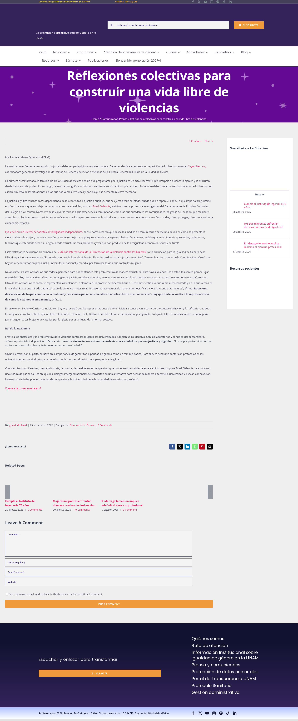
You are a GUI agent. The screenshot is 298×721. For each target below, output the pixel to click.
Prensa (91, 425)
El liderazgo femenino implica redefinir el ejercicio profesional (117, 484)
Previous (196, 141)
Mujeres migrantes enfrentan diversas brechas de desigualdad (69, 484)
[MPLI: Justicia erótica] (249, 279)
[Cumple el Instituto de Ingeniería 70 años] (26, 484)
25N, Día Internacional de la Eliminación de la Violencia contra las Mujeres (102, 252)
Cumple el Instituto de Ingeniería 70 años (21, 484)
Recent (259, 194)
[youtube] (205, 1)
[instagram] (211, 1)
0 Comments (105, 425)
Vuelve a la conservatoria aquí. (23, 388)
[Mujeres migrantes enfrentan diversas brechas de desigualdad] (74, 484)
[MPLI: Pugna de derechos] (274, 279)
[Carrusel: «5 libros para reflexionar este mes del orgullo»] (249, 290)
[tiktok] (224, 1)
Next (207, 141)
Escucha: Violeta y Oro (126, 2)
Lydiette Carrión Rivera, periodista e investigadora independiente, (44, 232)
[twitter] (199, 1)
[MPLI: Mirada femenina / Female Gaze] (236, 286)
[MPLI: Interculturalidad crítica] (236, 279)
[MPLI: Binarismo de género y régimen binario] (261, 279)
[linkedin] (230, 1)
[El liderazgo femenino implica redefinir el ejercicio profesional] (122, 484)
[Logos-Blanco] (67, 7)
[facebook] (193, 1)
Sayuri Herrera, (197, 166)
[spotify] (217, 1)
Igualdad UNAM (18, 425)
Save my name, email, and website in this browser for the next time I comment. (56, 594)
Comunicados (77, 425)
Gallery (31, 484)
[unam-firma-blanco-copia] (48, 637)
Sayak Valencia (101, 206)
